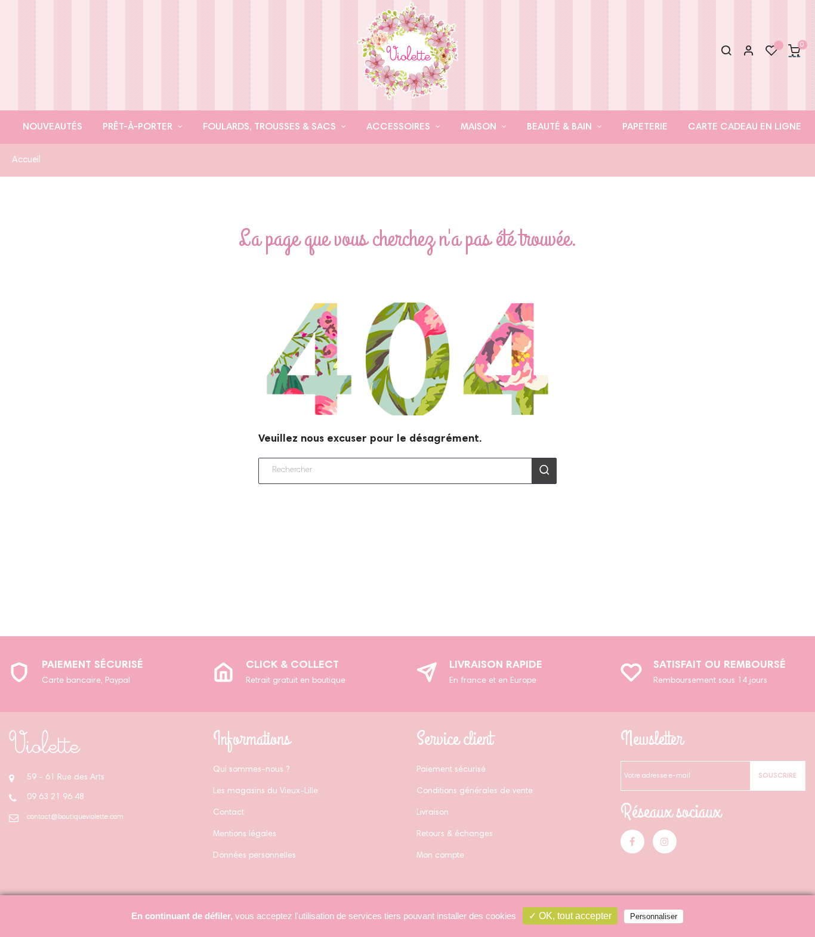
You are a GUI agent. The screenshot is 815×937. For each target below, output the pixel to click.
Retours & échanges (454, 834)
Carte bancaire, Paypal (86, 681)
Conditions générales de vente (474, 791)
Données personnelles (254, 856)
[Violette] (45, 742)
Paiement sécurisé (92, 665)
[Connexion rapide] (743, 52)
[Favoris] (771, 54)
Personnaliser (653, 916)
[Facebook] (632, 841)
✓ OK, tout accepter (570, 916)
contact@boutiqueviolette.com (75, 817)
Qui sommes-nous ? (251, 770)
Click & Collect (292, 665)
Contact (228, 813)
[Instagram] (665, 841)
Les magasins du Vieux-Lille (265, 791)
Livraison (432, 813)
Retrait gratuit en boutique (295, 681)
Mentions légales (244, 834)
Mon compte (440, 856)
